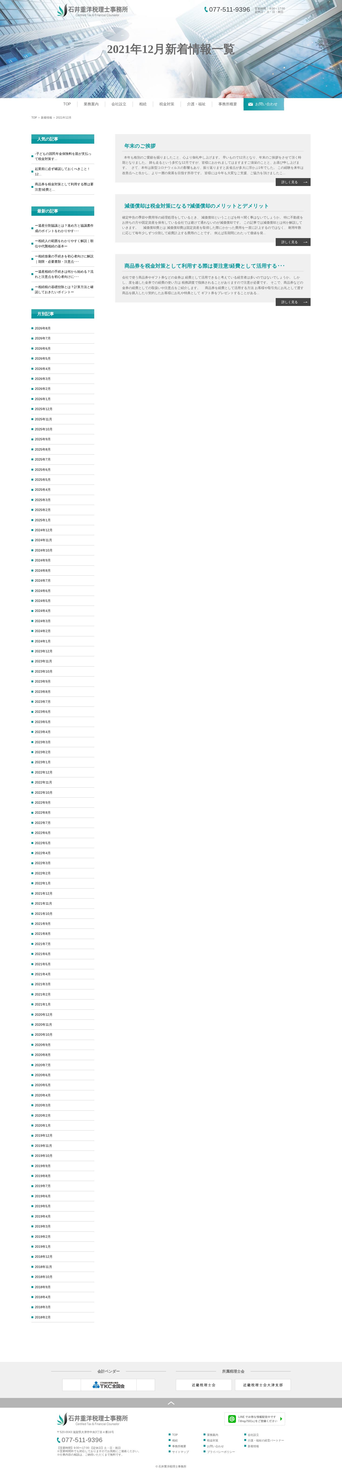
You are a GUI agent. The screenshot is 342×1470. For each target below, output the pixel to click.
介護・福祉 (196, 104)
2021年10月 (44, 914)
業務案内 (91, 104)
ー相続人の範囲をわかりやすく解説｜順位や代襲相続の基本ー (64, 243)
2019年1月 (43, 1246)
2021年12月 (44, 893)
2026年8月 (43, 328)
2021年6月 (43, 954)
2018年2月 (43, 1317)
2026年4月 (43, 369)
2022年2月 (43, 873)
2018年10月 (44, 1277)
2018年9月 (43, 1287)
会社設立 (118, 104)
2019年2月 (43, 1236)
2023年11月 (43, 661)
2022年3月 (43, 863)
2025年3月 (43, 500)
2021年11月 (43, 903)
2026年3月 (43, 379)
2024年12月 (44, 530)
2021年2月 (43, 994)
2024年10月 (44, 550)
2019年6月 (43, 1196)
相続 (143, 104)
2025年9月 (43, 439)
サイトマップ (180, 1451)
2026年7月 (43, 338)
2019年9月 (43, 1166)
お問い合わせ (266, 104)
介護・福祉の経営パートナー (266, 1440)
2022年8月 (43, 812)
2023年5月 (43, 722)
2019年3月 (43, 1226)
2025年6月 (43, 469)
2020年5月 (43, 1085)
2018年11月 (43, 1267)
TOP (67, 104)
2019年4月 (43, 1216)
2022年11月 (43, 782)
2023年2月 (43, 752)
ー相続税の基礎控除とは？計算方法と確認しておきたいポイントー (64, 289)
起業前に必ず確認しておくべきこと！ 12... (62, 171)
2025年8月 (43, 449)
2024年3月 (43, 621)
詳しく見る (290, 182)
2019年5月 (43, 1206)
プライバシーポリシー (221, 1451)
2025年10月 (44, 429)
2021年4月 (43, 974)
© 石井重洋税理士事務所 (171, 1466)
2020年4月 (43, 1095)
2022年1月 (43, 883)
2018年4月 (43, 1297)
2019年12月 (44, 1135)
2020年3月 (43, 1105)
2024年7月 (43, 580)
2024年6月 (43, 591)
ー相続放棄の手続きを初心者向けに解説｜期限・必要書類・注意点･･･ (64, 258)
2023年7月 (43, 701)
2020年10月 (44, 1034)
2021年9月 (43, 924)
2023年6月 (43, 711)
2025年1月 (43, 520)
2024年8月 (43, 570)
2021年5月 (43, 964)
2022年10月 (44, 792)
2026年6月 (43, 348)
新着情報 (46, 117)
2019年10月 (44, 1156)
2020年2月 (43, 1115)
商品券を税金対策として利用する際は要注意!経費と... (64, 186)
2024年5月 (43, 601)
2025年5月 (43, 479)
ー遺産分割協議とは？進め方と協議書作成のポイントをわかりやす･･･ (64, 228)
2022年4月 (43, 853)
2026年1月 (43, 399)
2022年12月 (44, 772)
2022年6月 (43, 833)
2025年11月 (43, 419)
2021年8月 (43, 934)
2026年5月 (43, 358)
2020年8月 (43, 1055)
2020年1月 (43, 1125)
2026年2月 (43, 389)
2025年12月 (44, 409)
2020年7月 (43, 1065)
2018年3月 (43, 1307)
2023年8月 (43, 692)
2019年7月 (43, 1186)
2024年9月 (43, 560)
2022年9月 (43, 802)
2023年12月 (44, 651)
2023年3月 (43, 742)
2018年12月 (44, 1256)
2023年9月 (43, 681)
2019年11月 (43, 1146)
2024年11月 (43, 540)
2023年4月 (43, 732)
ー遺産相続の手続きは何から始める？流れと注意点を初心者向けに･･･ (64, 274)
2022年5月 (43, 843)
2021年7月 (43, 944)
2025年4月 (43, 489)
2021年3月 (43, 984)
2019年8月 (43, 1176)
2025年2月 (43, 510)
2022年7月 (43, 823)
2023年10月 (44, 671)
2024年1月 (43, 641)
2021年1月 (43, 1004)
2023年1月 (43, 762)
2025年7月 (43, 459)
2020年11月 (43, 1024)
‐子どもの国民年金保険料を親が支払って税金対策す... (63, 156)
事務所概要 (227, 104)
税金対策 (166, 104)
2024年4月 (43, 611)
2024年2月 (43, 631)
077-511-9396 (229, 9)
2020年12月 (44, 1014)
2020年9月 (43, 1045)
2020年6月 (43, 1075)
